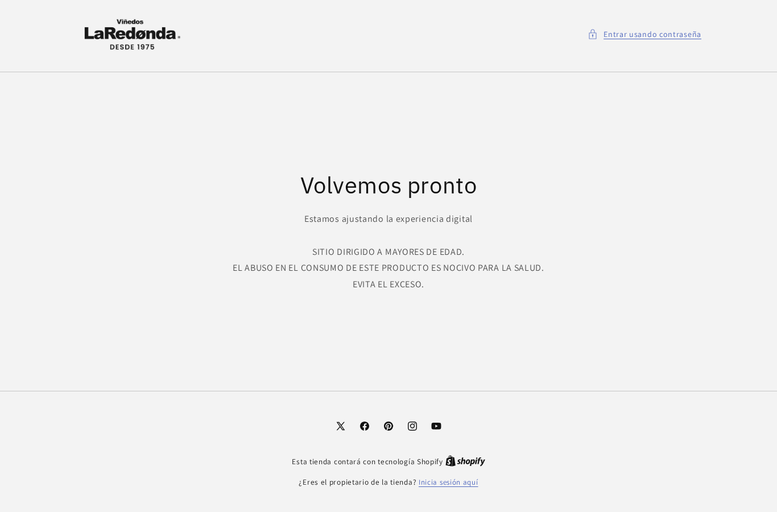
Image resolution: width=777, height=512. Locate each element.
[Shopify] (465, 461)
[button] (644, 34)
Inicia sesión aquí (448, 482)
